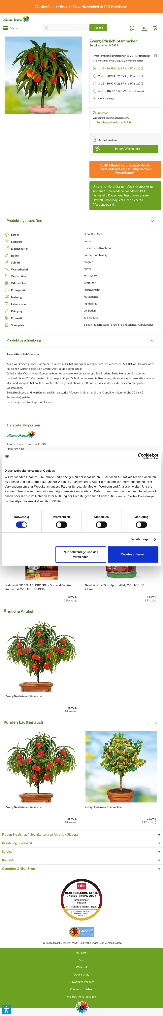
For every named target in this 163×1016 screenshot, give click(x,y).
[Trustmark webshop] (81, 932)
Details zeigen (140, 539)
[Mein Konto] (143, 28)
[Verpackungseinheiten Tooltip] (156, 56)
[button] (6, 1009)
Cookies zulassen (133, 554)
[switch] (61, 524)
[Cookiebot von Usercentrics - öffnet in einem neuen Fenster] (141, 456)
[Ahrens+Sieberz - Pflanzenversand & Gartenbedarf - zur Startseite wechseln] (16, 18)
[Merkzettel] (130, 28)
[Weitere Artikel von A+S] (21, 435)
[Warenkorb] (154, 28)
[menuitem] (10, 28)
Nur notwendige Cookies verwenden (81, 554)
